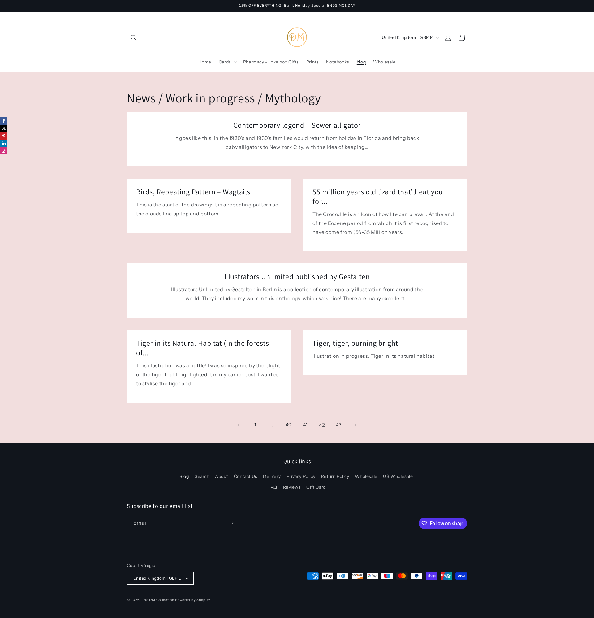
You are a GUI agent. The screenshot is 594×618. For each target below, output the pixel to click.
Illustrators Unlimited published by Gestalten (297, 276)
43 (338, 424)
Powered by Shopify (192, 600)
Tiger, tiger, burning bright (355, 343)
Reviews (292, 487)
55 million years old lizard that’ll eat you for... (377, 196)
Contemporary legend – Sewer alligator (297, 125)
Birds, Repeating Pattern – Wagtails (193, 192)
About (221, 476)
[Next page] (355, 425)
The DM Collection (158, 600)
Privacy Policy (300, 476)
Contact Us (245, 476)
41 (305, 424)
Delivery (272, 476)
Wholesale (366, 476)
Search (202, 476)
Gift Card (315, 487)
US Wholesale (398, 476)
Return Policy (335, 476)
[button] (133, 38)
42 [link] (322, 425)
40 (288, 424)
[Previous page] (238, 425)
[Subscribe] (231, 523)
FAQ (272, 487)
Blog (184, 476)
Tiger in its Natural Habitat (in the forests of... (202, 347)
